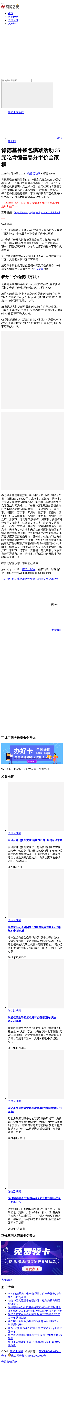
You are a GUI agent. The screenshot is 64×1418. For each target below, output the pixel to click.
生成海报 (56, 630)
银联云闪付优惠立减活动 (44, 578)
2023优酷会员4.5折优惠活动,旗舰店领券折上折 (35, 1310)
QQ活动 (12, 23)
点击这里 (38, 269)
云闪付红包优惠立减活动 (15, 578)
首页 (10, 13)
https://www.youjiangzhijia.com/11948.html (37, 212)
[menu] (2, 3)
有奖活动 (13, 16)
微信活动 (13, 20)
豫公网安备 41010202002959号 (28, 1355)
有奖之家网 (28, 569)
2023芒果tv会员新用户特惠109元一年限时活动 (34, 1307)
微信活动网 (33, 173)
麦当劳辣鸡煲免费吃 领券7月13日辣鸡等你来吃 (35, 840)
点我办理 (6, 1279)
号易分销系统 (9, 1361)
